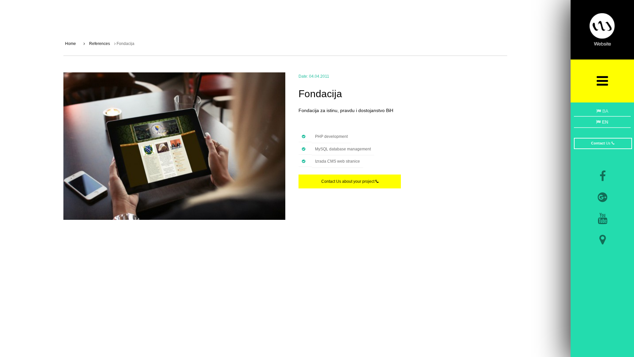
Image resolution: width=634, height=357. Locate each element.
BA (604, 111)
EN (604, 122)
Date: (303, 76)
